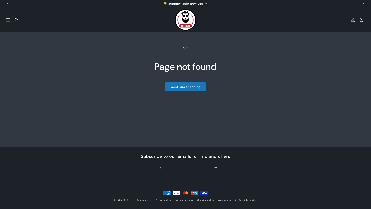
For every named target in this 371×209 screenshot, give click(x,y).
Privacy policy (163, 200)
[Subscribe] (216, 167)
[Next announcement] (363, 4)
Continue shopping (185, 87)
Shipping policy (205, 200)
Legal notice (224, 200)
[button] (8, 20)
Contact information (246, 200)
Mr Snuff (127, 200)
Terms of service (184, 200)
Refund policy (144, 200)
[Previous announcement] (7, 4)
